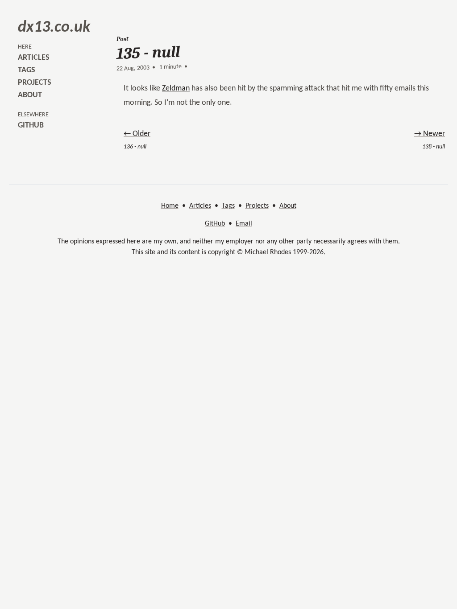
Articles (200, 206)
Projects (257, 206)
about (30, 95)
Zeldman (176, 88)
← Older (137, 134)
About (287, 206)
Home (170, 206)
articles (34, 57)
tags (26, 70)
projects (34, 82)
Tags (228, 206)
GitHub (215, 223)
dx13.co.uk (54, 28)
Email (244, 223)
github (31, 125)
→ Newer (429, 134)
